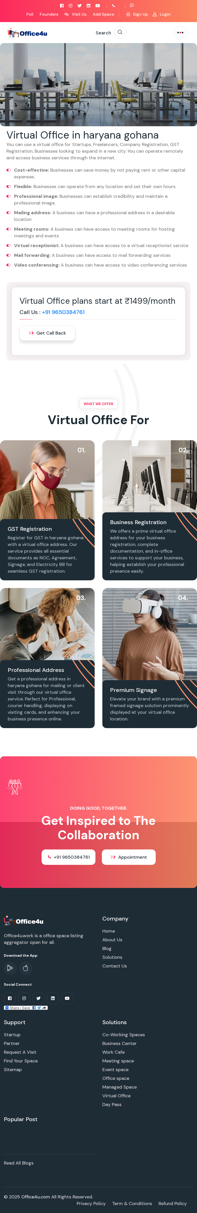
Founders (49, 14)
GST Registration (30, 529)
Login (165, 14)
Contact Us (114, 966)
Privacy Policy (91, 1203)
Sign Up (140, 14)
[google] (10, 968)
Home (108, 931)
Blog (107, 948)
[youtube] (97, 5)
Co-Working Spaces (123, 1035)
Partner (12, 1043)
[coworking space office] (24, 920)
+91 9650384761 (63, 312)
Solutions (112, 957)
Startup (12, 1035)
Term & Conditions (132, 1203)
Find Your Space (21, 1061)
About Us (112, 940)
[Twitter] (79, 5)
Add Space (103, 14)
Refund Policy (173, 1203)
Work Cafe (113, 1052)
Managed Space (119, 1087)
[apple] (25, 968)
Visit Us (78, 14)
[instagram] (70, 5)
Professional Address (36, 670)
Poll (29, 14)
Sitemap (13, 1070)
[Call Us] (119, 5)
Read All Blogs (19, 1163)
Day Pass (112, 1104)
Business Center (119, 1043)
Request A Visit (20, 1052)
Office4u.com (35, 1197)
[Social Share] (26, 1007)
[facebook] (62, 5)
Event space (115, 1070)
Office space (115, 1078)
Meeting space (118, 1061)
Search (103, 33)
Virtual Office (116, 1096)
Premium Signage (133, 690)
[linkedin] (88, 5)
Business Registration (138, 522)
